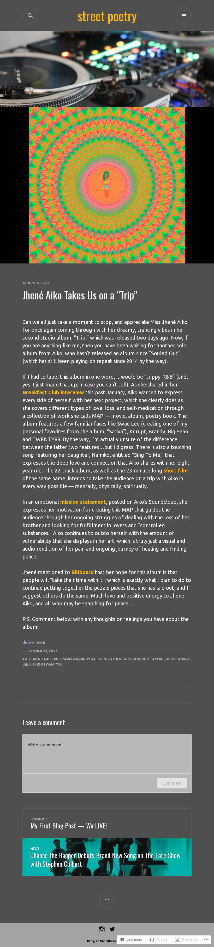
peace (160, 659)
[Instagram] (102, 929)
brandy (83, 659)
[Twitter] (112, 929)
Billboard (82, 572)
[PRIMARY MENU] (184, 15)
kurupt (144, 659)
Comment (172, 783)
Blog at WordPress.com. (107, 941)
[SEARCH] (30, 15)
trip (35, 664)
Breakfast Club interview (53, 392)
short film (176, 471)
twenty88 (52, 664)
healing (101, 659)
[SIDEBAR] (107, 900)
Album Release (36, 283)
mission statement (83, 502)
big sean (64, 659)
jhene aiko (123, 659)
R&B (173, 659)
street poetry (107, 15)
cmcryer (37, 643)
